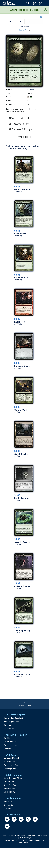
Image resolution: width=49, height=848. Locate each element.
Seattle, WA (9, 781)
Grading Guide (10, 769)
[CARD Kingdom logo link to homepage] (8, 3)
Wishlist (7, 749)
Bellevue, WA (10, 785)
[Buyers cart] (34, 3)
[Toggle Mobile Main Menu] (46, 3)
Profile (7, 738)
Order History (10, 741)
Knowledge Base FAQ (13, 718)
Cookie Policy (31, 835)
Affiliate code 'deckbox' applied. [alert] (24, 10)
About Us (8, 801)
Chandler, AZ (9, 792)
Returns (7, 725)
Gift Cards (8, 805)
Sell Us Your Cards (12, 765)
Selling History (10, 745)
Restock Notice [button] (20, 123)
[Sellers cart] (40, 3)
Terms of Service (8, 835)
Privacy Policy (20, 835)
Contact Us (9, 728)
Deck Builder (9, 762)
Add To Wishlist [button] (20, 118)
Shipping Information (13, 721)
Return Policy (42, 835)
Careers (7, 808)
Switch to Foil (24, 137)
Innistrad (30, 90)
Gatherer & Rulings (22, 129)
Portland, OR (9, 788)
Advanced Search (11, 758)
